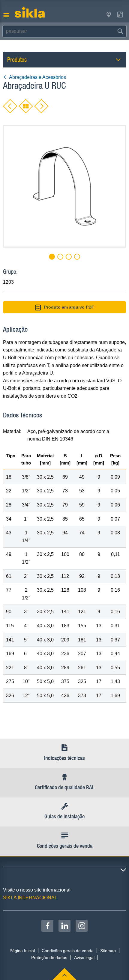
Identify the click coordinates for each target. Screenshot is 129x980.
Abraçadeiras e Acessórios (37, 77)
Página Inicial (22, 950)
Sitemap (108, 950)
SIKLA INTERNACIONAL (30, 897)
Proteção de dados (49, 957)
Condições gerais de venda (68, 950)
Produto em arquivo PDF (69, 307)
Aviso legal (84, 957)
